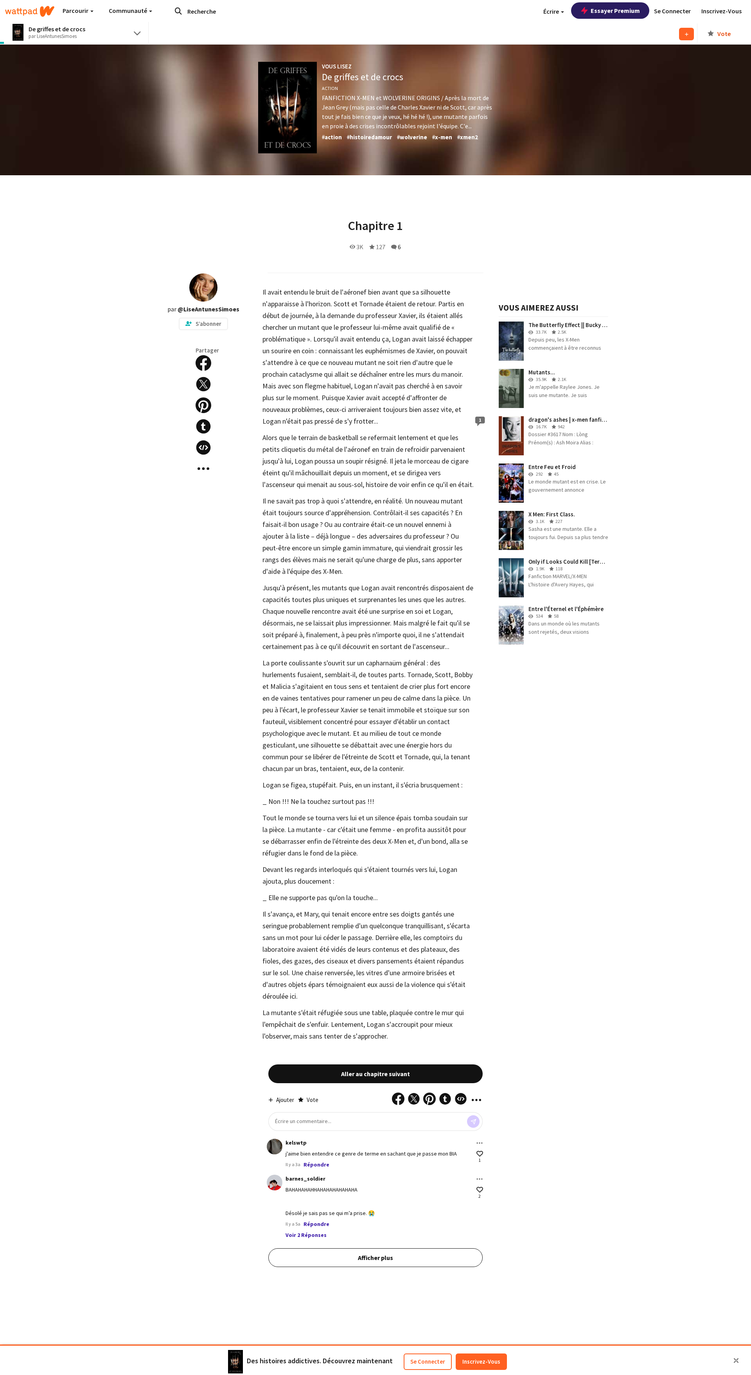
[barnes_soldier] (274, 1182)
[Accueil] (29, 11)
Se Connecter (427, 1361)
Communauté (128, 10)
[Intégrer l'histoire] (203, 447)
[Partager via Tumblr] (203, 426)
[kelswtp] (274, 1146)
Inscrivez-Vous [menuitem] (721, 11)
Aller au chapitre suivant (375, 1074)
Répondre (316, 1164)
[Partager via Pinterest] (203, 405)
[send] (473, 1121)
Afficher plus (375, 1258)
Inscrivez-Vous (481, 1361)
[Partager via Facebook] (203, 363)
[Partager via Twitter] (203, 384)
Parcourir (76, 10)
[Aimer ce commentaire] (479, 1153)
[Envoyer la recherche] (178, 11)
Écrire (551, 11)
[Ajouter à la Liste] (686, 34)
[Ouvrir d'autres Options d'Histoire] (203, 468)
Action (330, 88)
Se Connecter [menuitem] (672, 11)
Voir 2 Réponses (306, 1234)
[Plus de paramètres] (479, 1143)
